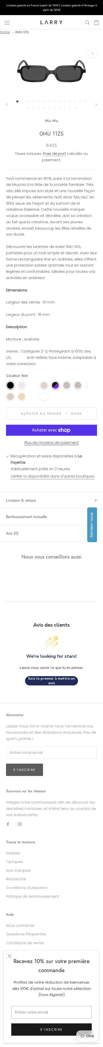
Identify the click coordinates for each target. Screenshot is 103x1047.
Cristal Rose (21, 385)
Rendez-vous (91, 524)
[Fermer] (9, 956)
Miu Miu (51, 120)
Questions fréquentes (26, 934)
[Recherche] (87, 22)
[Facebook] (8, 824)
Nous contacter (20, 925)
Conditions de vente (25, 942)
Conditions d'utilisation (27, 887)
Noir (10, 385)
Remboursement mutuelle (26, 516)
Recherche (16, 879)
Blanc (44, 396)
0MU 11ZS (22, 32)
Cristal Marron (44, 385)
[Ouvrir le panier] (96, 22)
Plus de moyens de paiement (51, 442)
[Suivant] (96, 104)
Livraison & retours (21, 500)
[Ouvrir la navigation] (7, 22)
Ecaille (89, 385)
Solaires (13, 853)
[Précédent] (7, 104)
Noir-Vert (32, 396)
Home (5, 32)
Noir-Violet (55, 385)
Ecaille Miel (78, 385)
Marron (10, 396)
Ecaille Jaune (66, 385)
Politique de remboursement (32, 896)
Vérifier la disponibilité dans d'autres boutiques (52, 476)
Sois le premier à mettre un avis (51, 680)
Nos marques (18, 870)
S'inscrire (51, 1029)
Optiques (14, 861)
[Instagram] (20, 824)
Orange (21, 396)
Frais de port (54, 153)
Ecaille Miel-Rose (32, 385)
